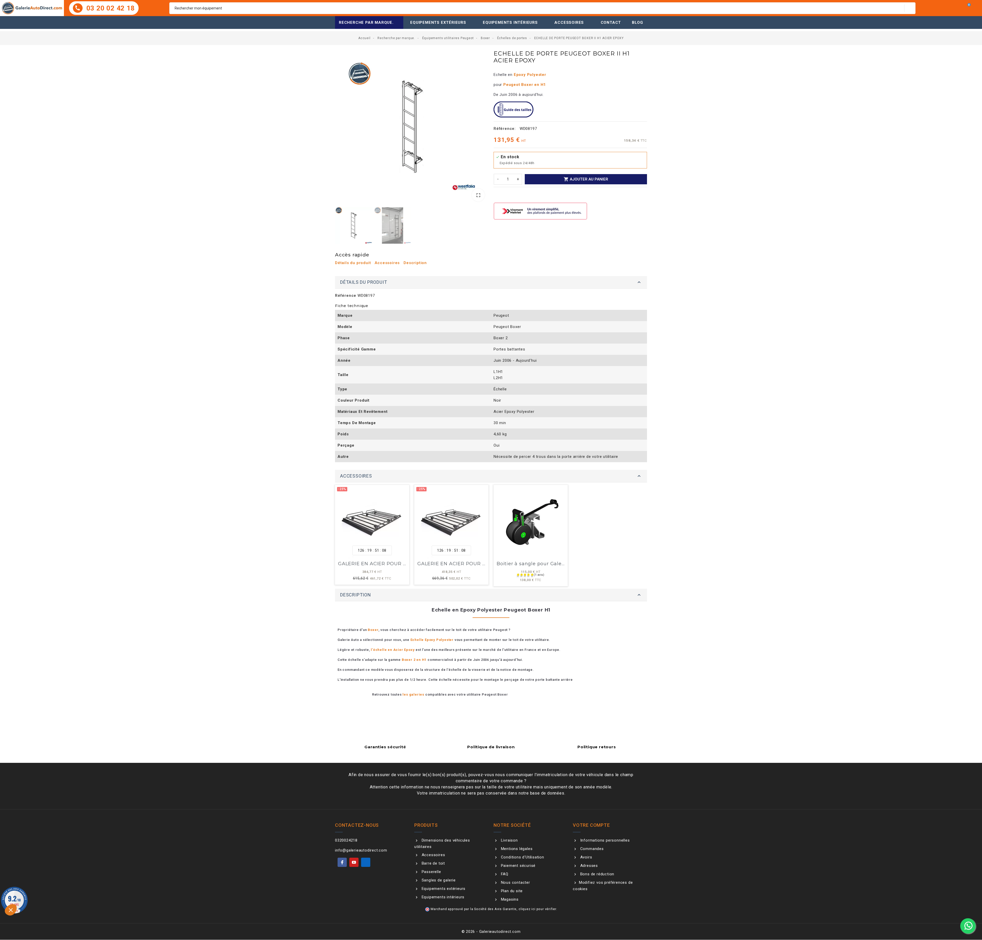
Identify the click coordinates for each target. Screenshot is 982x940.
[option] (411, 127)
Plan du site (511, 891)
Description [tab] (355, 594)
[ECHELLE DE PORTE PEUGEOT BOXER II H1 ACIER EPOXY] (411, 126)
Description (415, 263)
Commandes (591, 848)
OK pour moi (95, 914)
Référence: (505, 128)
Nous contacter (515, 882)
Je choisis (59, 914)
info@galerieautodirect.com (361, 850)
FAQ (504, 874)
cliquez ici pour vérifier (537, 909)
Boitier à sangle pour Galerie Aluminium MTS (553, 564)
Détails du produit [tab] (363, 282)
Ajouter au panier (586, 179)
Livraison (509, 840)
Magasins (509, 899)
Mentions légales (516, 848)
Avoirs (585, 857)
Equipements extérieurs (438, 22)
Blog (637, 22)
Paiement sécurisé (517, 865)
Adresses (588, 865)
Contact (611, 22)
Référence (345, 295)
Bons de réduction (596, 874)
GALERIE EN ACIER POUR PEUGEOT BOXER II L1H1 (400, 564)
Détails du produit (353, 263)
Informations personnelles (604, 840)
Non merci (23, 914)
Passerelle (430, 871)
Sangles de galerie (438, 880)
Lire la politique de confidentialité (37, 898)
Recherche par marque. (366, 22)
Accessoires (569, 22)
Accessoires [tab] (356, 476)
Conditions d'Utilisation (522, 857)
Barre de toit (432, 863)
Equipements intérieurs (510, 22)
